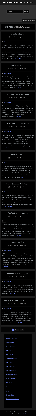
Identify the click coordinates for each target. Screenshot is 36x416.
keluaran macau (10, 354)
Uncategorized (7, 42)
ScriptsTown (24, 413)
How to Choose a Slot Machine (18, 184)
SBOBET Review (18, 242)
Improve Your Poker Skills (18, 94)
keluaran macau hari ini (12, 370)
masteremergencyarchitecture (18, 2)
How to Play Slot (18, 65)
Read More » (17, 59)
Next (22, 329)
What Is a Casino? (18, 34)
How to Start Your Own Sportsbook (18, 300)
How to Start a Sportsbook (18, 123)
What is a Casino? (18, 155)
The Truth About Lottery (18, 213)
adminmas (23, 37)
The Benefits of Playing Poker (18, 273)
